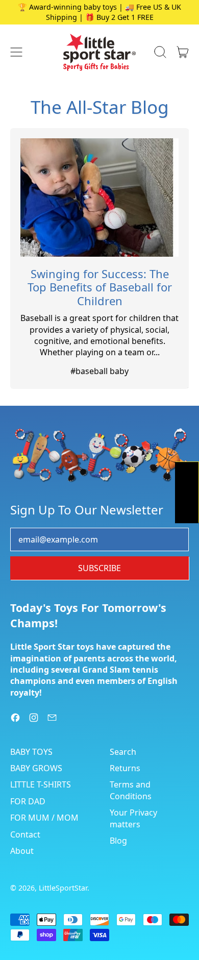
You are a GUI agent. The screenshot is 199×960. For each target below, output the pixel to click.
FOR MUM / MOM (44, 817)
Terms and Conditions (131, 790)
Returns (125, 768)
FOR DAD (27, 801)
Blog (118, 840)
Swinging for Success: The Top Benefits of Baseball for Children (100, 287)
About (22, 850)
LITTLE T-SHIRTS (40, 784)
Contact (25, 834)
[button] (160, 52)
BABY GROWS (36, 768)
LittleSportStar (63, 888)
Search (123, 751)
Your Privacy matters (133, 818)
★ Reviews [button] (187, 492)
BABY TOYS (31, 751)
